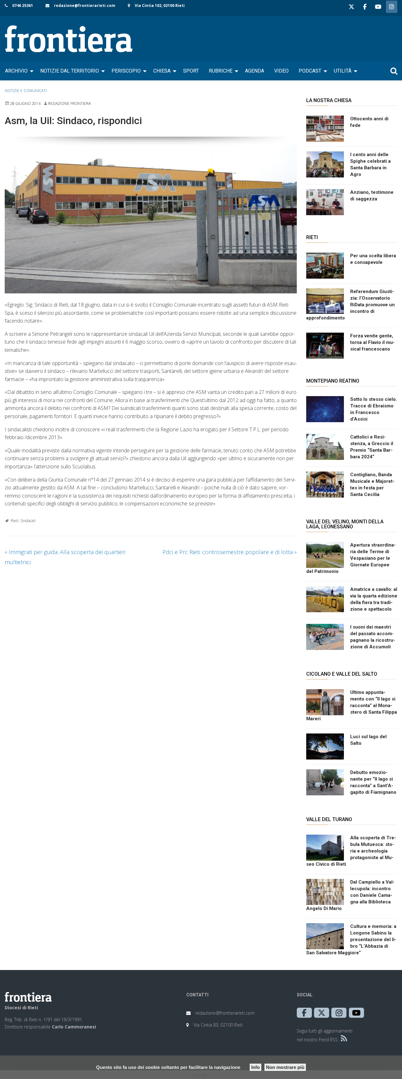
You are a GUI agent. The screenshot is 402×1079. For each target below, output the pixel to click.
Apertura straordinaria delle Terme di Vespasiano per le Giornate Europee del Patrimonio (351, 558)
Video (281, 71)
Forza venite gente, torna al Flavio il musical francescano (372, 342)
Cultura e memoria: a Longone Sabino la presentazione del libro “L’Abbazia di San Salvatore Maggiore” (351, 940)
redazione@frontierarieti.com (84, 5)
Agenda (254, 71)
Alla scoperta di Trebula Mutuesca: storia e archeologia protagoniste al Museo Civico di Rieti (351, 851)
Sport (191, 71)
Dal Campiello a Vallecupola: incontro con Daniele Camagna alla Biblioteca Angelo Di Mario (350, 895)
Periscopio (126, 71)
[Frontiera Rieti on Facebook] (364, 7)
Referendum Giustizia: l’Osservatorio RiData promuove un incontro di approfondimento (350, 305)
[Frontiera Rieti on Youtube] (378, 7)
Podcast (310, 71)
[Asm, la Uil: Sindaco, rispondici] (151, 215)
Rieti (15, 520)
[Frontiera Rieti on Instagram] (391, 7)
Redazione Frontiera (69, 103)
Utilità (342, 71)
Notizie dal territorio (69, 71)
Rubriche (220, 71)
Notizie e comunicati (26, 90)
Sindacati (27, 520)
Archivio (16, 71)
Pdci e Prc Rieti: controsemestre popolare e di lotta (229, 552)
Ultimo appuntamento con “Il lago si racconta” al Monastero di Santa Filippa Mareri (351, 705)
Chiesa (162, 71)
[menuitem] (17, 71)
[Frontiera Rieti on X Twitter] (351, 7)
